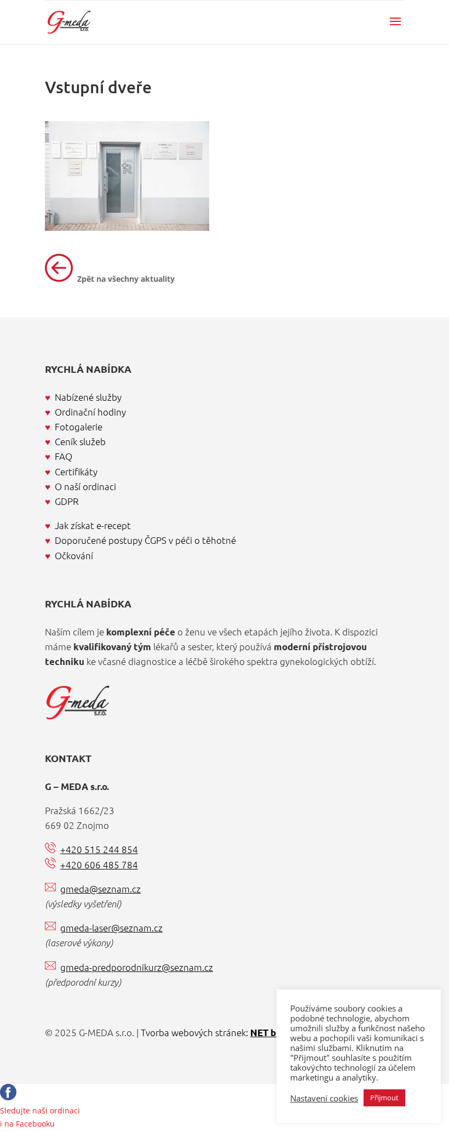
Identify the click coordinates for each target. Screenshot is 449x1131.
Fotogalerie (78, 426)
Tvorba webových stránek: (218, 1032)
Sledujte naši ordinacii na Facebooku (40, 1117)
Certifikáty (76, 471)
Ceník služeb (80, 441)
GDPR (67, 501)
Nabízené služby (88, 397)
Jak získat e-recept (93, 525)
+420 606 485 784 (99, 865)
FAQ (63, 456)
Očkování (74, 555)
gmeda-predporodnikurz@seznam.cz (136, 967)
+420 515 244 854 (99, 849)
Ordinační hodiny (90, 412)
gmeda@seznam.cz (100, 889)
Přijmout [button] (384, 1097)
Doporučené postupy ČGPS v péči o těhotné (145, 540)
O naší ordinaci (85, 486)
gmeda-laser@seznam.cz (111, 928)
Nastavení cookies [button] (324, 1098)
